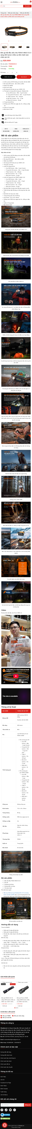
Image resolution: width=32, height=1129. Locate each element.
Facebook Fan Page (6, 1082)
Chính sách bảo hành (6, 1061)
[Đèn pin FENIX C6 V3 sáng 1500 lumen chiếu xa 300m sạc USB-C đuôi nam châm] (8, 989)
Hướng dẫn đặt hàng (6, 1052)
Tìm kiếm (27, 6)
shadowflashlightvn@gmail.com (12, 1039)
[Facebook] (2, 1110)
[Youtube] (10, 1110)
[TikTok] (6, 1110)
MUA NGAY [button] (24, 77)
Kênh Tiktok (4, 1085)
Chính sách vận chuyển (7, 1067)
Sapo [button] (19, 1127)
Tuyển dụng (4, 1091)
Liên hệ (2, 1079)
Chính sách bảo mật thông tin (8, 1058)
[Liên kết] (16, 640)
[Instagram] (14, 1110)
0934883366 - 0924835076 (14, 1042)
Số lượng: (3, 72)
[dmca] (16, 1118)
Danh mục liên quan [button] (8, 1011)
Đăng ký (27, 1105)
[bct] (16, 1115)
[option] (16, 31)
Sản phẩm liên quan (8, 976)
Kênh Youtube (4, 1088)
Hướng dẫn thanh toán (6, 1055)
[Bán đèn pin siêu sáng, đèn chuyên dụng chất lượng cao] (15, 2)
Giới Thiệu (3, 1076)
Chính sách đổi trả (5, 1064)
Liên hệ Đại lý (4, 1094)
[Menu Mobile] (2, 2)
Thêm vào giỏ (8, 77)
